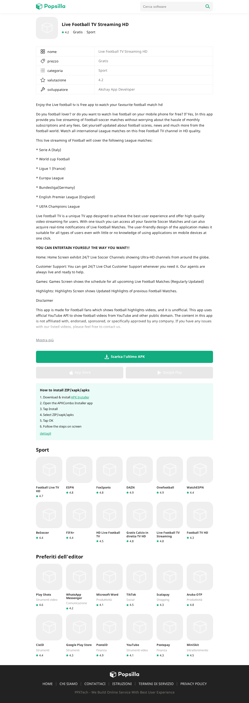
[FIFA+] (79, 521)
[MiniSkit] (200, 635)
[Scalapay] (170, 585)
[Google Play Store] (79, 635)
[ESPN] (79, 475)
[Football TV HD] (200, 521)
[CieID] (49, 635)
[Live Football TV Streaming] (170, 522)
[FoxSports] (109, 475)
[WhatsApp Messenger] (79, 587)
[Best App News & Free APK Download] (50, 6)
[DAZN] (139, 475)
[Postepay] (170, 635)
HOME (48, 683)
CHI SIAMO (69, 683)
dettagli (45, 433)
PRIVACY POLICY (193, 683)
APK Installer (80, 397)
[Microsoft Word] (109, 585)
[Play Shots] (49, 585)
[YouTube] (139, 635)
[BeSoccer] (49, 521)
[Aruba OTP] (200, 585)
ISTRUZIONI (122, 683)
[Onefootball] (170, 475)
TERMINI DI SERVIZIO (156, 683)
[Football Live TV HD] (49, 477)
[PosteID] (109, 635)
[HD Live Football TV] (109, 522)
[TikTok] (139, 585)
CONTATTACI (95, 683)
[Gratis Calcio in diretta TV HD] (139, 522)
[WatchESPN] (200, 475)
